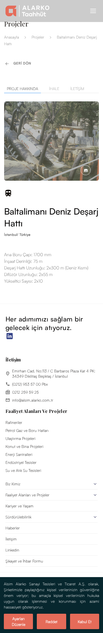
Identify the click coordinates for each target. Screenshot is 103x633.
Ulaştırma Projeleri (20, 438)
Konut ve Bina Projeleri (24, 446)
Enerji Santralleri (18, 454)
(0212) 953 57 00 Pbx (30, 384)
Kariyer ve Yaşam (19, 506)
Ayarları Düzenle (18, 621)
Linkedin (12, 550)
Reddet (51, 621)
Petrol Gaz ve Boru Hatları (27, 430)
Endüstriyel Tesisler (21, 462)
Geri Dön (22, 63)
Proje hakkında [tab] (22, 88)
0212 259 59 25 (25, 392)
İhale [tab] (54, 88)
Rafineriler (13, 422)
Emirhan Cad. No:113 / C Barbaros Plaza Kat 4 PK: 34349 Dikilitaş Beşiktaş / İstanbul (53, 373)
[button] (93, 11)
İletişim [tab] (77, 88)
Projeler (38, 37)
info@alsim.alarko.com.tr (32, 400)
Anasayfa (11, 37)
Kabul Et (84, 621)
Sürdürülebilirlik (18, 517)
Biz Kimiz (12, 483)
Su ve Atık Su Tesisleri (23, 470)
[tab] (51, 88)
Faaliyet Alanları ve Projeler (27, 495)
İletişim (11, 539)
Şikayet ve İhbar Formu (24, 561)
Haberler (12, 528)
